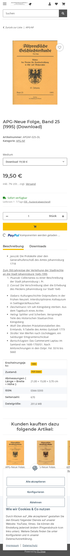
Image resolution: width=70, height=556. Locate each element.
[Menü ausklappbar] (4, 2)
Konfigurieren (35, 491)
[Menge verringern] (7, 216)
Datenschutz (30, 545)
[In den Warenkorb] (6, 39)
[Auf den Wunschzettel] (60, 47)
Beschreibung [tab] (13, 246)
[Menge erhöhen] (63, 216)
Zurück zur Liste (13, 27)
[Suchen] (63, 13)
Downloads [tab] (37, 246)
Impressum (12, 545)
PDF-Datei (36, 371)
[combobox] (35, 162)
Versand (31, 184)
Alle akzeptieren (36, 481)
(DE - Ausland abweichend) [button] (37, 201)
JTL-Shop (41, 551)
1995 (34, 364)
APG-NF (20, 140)
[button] (49, 4)
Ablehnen (36, 502)
